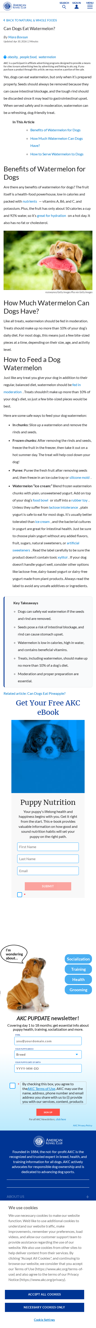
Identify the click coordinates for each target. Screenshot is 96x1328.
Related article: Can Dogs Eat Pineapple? (34, 693)
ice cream (42, 521)
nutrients (30, 201)
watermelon (47, 57)
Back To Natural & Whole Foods (31, 20)
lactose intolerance (63, 507)
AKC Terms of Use (41, 1088)
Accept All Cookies (44, 1294)
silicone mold (79, 477)
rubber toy (79, 500)
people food (28, 57)
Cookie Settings (44, 1320)
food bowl (40, 500)
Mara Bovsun (18, 37)
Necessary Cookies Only (44, 1307)
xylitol (62, 557)
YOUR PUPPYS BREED (24, 1049)
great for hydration (51, 215)
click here (61, 1119)
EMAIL (17, 1035)
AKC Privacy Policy (82, 1125)
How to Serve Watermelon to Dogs (56, 154)
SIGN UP (48, 1112)
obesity (13, 57)
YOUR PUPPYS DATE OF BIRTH (28, 1062)
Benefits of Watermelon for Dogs (55, 130)
